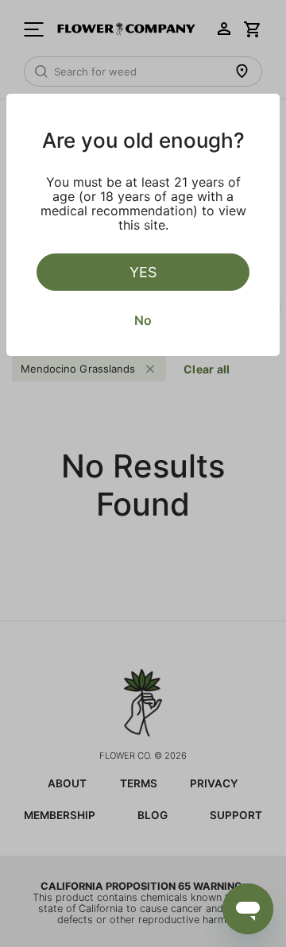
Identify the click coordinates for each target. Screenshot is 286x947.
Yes (143, 272)
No (143, 320)
